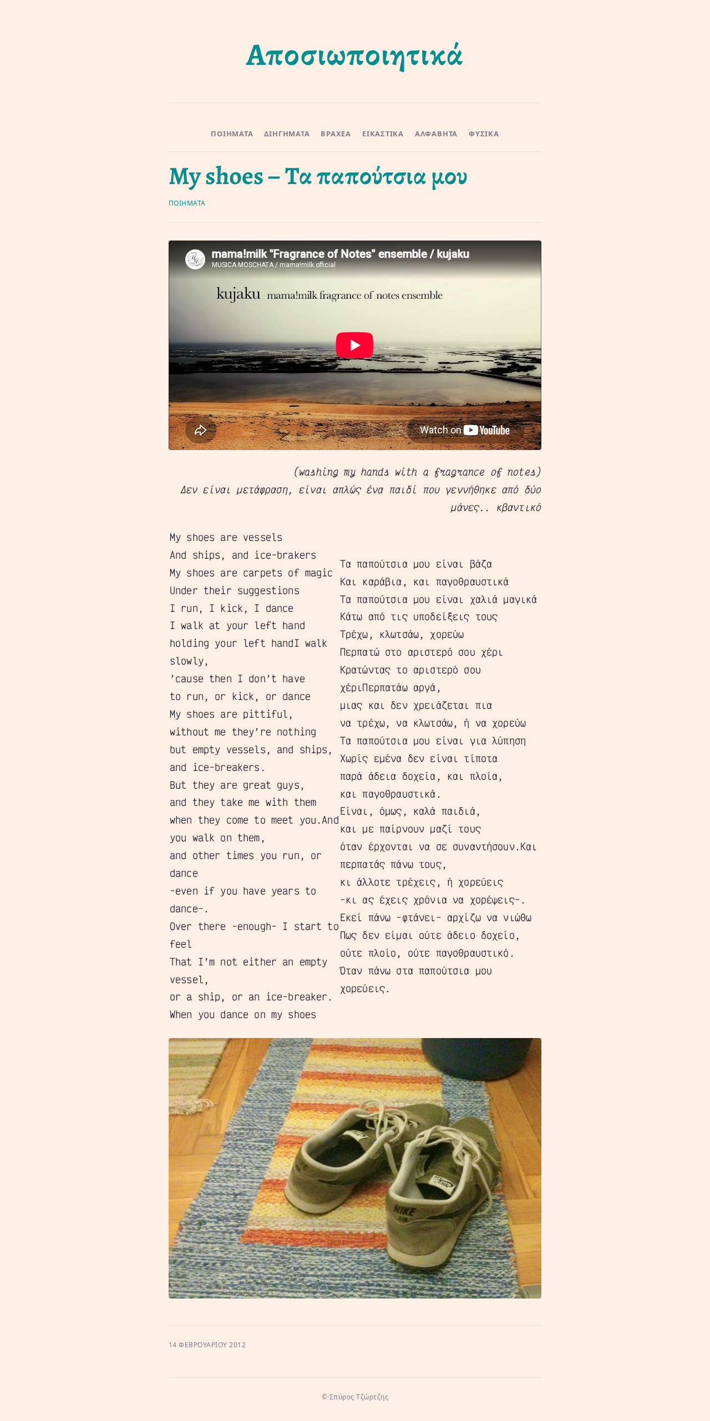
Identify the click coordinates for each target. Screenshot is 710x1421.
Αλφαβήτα (436, 134)
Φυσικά (484, 134)
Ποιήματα (232, 134)
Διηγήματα (287, 134)
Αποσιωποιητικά (355, 54)
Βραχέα (336, 134)
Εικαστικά (383, 134)
